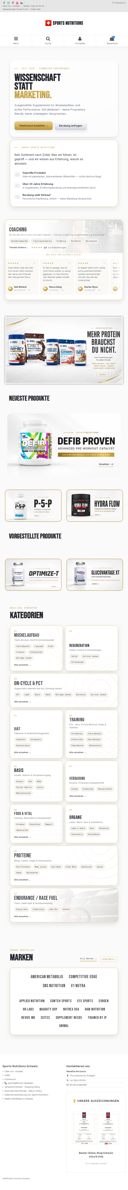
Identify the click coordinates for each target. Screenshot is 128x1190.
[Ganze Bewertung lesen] (21, 276)
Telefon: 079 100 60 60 (34, 6)
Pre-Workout (77, 733)
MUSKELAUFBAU (26, 635)
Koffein (66, 909)
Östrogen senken (24, 658)
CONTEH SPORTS (61, 1001)
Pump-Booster (77, 745)
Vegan (18, 872)
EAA (30, 781)
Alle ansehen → (22, 664)
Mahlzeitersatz (23, 793)
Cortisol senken (90, 656)
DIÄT (17, 729)
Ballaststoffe (105, 789)
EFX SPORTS (85, 1001)
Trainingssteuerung (42, 241)
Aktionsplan (91, 241)
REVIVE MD (28, 1017)
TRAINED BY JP (97, 1017)
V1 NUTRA (78, 985)
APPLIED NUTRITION (32, 1001)
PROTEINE (22, 855)
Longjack (39, 646)
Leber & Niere (78, 828)
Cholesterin (77, 834)
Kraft (50, 646)
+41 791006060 (78, 1080)
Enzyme (74, 789)
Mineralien (35, 824)
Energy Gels (22, 909)
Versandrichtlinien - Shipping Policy (22, 1087)
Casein (100, 867)
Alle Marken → (88, 958)
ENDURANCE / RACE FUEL (36, 898)
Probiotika (88, 789)
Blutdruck (81, 694)
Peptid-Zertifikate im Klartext (18, 1098)
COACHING (18, 230)
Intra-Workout (94, 733)
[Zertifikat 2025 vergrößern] (84, 1128)
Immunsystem (22, 830)
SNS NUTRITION (54, 985)
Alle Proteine (23, 867)
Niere (37, 694)
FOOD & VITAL (23, 814)
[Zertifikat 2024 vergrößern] (108, 1128)
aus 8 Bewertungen (48, 247)
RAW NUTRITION (95, 1009)
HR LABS (28, 1009)
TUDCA (47, 694)
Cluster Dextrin (24, 787)
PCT (17, 694)
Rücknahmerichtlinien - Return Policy (23, 1091)
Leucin (40, 787)
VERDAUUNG (77, 778)
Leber (27, 694)
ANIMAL (64, 1025)
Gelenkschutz (95, 745)
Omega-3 (48, 824)
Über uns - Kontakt (11, 6)
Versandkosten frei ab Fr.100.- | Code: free (21, 9)
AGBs (7, 1075)
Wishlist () (120, 3)
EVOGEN (104, 1001)
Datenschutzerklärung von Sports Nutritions (26, 1094)
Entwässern (36, 739)
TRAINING (76, 719)
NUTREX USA (71, 1009)
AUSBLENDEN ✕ (109, 959)
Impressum (10, 1079)
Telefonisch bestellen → (33, 125)
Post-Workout (94, 739)
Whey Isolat (40, 867)
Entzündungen (77, 662)
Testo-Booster (23, 646)
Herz (92, 828)
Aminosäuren (32, 872)
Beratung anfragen (70, 125)
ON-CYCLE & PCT (28, 683)
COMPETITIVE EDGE (83, 976)
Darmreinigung (23, 745)
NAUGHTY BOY (49, 1009)
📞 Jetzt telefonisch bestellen (18, 1083)
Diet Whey (56, 867)
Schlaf (74, 656)
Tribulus (20, 652)
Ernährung (61, 241)
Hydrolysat (86, 867)
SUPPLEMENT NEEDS (69, 1017)
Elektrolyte (77, 739)
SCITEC (45, 1017)
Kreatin (19, 781)
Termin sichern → (19, 247)
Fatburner (21, 739)
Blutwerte (75, 241)
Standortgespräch (19, 241)
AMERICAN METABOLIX (47, 976)
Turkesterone (36, 652)
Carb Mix (53, 909)
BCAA (39, 781)
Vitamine (20, 824)
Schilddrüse (93, 834)
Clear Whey (71, 867)
